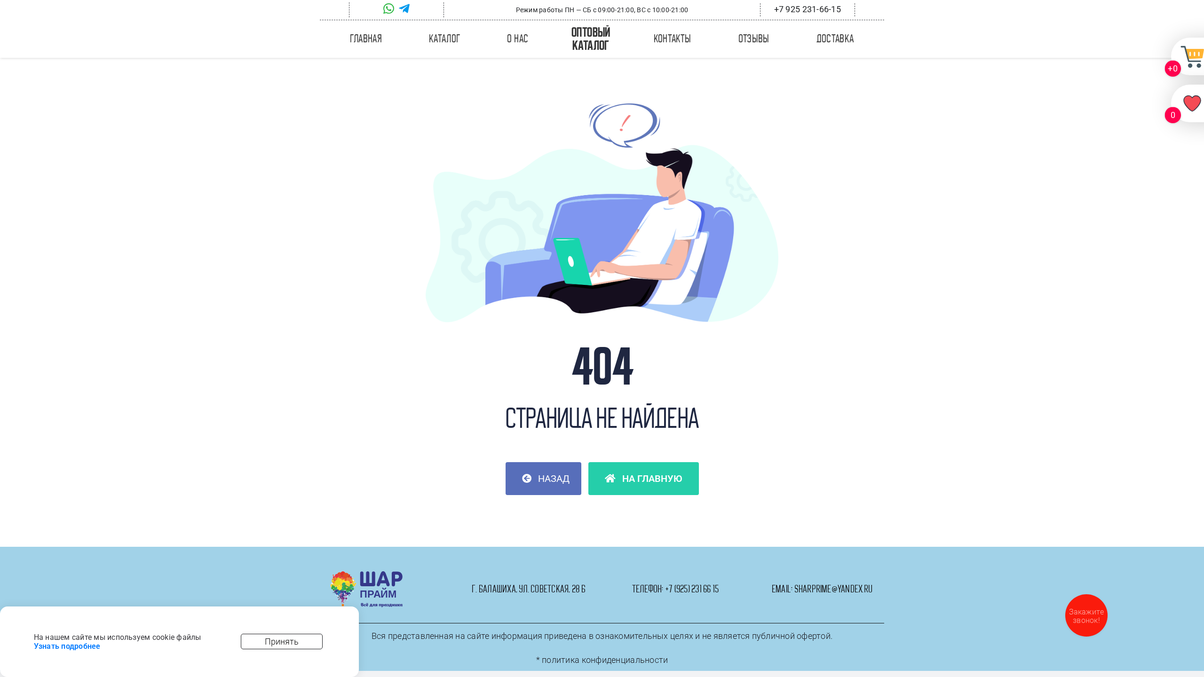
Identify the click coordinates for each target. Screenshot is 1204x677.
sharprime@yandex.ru (833, 589)
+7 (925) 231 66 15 (692, 589)
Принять (282, 641)
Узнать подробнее (67, 646)
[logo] (366, 574)
